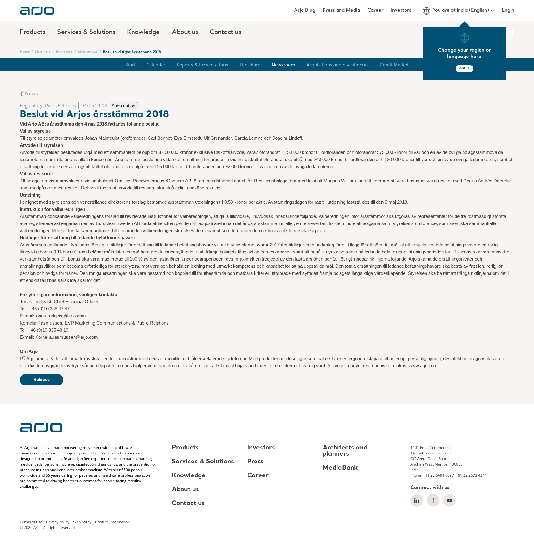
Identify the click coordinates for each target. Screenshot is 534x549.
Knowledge (189, 476)
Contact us (225, 32)
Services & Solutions (203, 462)
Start (130, 65)
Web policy (82, 522)
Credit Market (394, 65)
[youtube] (449, 500)
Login (508, 10)
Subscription (123, 106)
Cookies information (112, 522)
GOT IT (464, 68)
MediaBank (340, 468)
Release (41, 379)
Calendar (155, 65)
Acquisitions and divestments (338, 65)
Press (255, 462)
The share (249, 65)
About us (42, 51)
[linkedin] (416, 500)
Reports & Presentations (202, 65)
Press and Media (341, 10)
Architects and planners (345, 451)
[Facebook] (433, 500)
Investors (401, 10)
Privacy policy (57, 522)
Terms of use (31, 522)
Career (375, 10)
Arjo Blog (304, 10)
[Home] (37, 10)
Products (185, 448)
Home (25, 51)
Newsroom (87, 51)
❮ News (29, 93)
